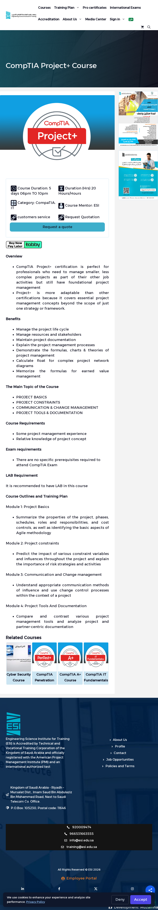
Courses (44, 7)
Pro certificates (95, 7)
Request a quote (57, 227)
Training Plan (64, 7)
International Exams (125, 7)
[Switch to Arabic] (131, 19)
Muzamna (149, 907)
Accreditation (48, 19)
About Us (70, 19)
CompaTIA (45, 203)
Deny (120, 899)
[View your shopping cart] (142, 26)
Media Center (95, 19)
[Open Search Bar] (149, 26)
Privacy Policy (35, 902)
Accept (140, 899)
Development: (127, 907)
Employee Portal (81, 878)
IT (12, 208)
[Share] (150, 890)
